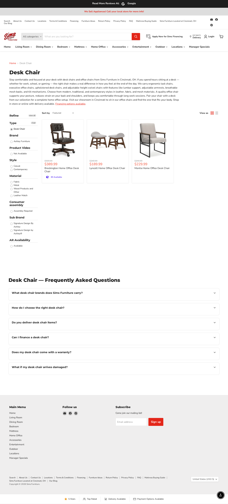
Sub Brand (16, 217)
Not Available (20, 153)
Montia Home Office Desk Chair (152, 168)
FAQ (131, 21)
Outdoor (160, 47)
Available (17, 245)
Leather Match (20, 195)
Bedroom (62, 47)
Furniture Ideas (88, 21)
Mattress (79, 47)
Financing (74, 21)
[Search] (136, 36)
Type (12, 123)
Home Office (98, 47)
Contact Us (30, 21)
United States (203, 479)
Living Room (22, 47)
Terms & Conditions (58, 21)
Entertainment (141, 47)
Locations (42, 21)
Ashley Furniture (21, 141)
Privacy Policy (119, 21)
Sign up (156, 422)
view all (32, 115)
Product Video (19, 148)
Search (7, 21)
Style (13, 160)
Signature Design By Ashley (23, 225)
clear (33, 123)
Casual (16, 165)
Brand (13, 135)
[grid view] (212, 113)
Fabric (16, 181)
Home (7, 47)
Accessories (119, 47)
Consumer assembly (17, 203)
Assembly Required (22, 210)
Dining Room (43, 47)
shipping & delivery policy (183, 329)
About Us (17, 21)
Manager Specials (199, 47)
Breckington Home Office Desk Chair (62, 170)
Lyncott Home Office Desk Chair (107, 168)
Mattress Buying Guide (146, 21)
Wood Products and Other (23, 190)
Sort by (46, 113)
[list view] (216, 113)
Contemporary (20, 169)
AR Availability (19, 240)
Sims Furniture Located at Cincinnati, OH (178, 21)
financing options (37, 344)
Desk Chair (19, 128)
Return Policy (104, 21)
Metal (16, 185)
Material (15, 176)
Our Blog (8, 23)
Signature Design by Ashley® (23, 232)
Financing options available (70, 104)
